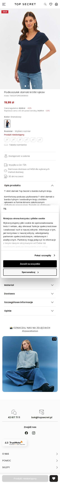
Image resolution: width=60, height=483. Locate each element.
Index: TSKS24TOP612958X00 (16, 96)
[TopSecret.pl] (25, 4)
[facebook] (26, 433)
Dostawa (9, 293)
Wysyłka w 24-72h (17, 165)
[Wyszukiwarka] (45, 4)
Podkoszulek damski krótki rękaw (24, 92)
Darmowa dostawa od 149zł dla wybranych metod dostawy (29, 171)
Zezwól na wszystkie (30, 264)
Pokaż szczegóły (43, 255)
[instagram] (33, 433)
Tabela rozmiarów (18, 144)
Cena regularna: (17, 108)
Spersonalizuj (28, 272)
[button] (30, 454)
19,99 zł (9, 102)
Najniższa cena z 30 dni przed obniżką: (27, 111)
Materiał (9, 285)
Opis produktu (12, 185)
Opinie (7, 310)
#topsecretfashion (30, 331)
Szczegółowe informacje (18, 302)
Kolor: (12, 116)
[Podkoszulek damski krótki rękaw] (30, 49)
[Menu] (5, 4)
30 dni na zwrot (16, 176)
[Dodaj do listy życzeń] (54, 478)
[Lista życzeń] (51, 4)
